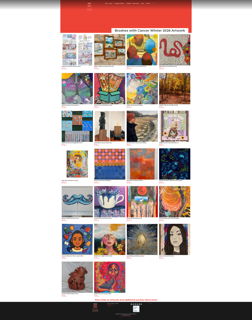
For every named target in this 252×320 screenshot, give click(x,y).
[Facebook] (131, 304)
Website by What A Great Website (126, 316)
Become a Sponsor (110, 305)
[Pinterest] (139, 304)
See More (63, 295)
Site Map (149, 303)
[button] (112, 3)
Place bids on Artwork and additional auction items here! (126, 300)
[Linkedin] (141, 304)
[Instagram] (135, 304)
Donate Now (109, 304)
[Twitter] (133, 304)
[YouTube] (137, 304)
